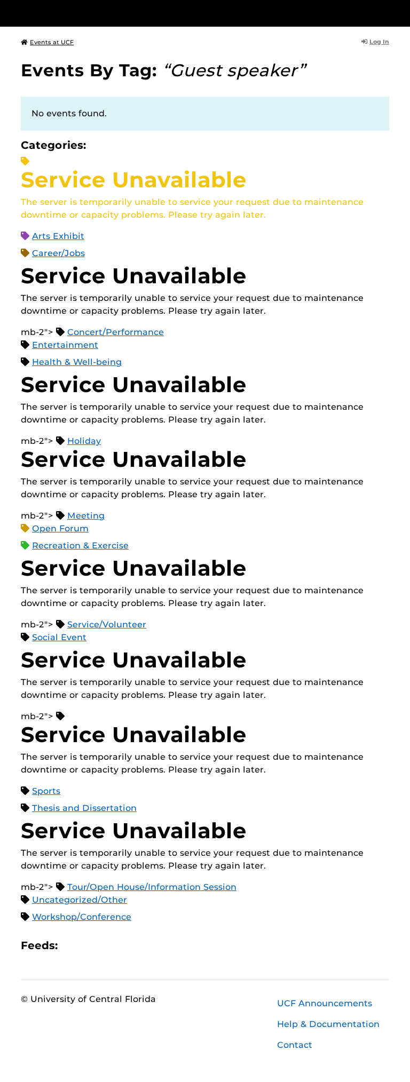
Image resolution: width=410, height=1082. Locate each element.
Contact (294, 1045)
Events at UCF (52, 42)
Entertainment (65, 345)
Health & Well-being (77, 362)
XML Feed (126, 945)
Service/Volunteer (106, 624)
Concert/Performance (115, 332)
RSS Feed (108, 945)
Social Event (59, 637)
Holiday (84, 441)
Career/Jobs (58, 253)
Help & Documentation (328, 1024)
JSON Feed (144, 945)
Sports (46, 791)
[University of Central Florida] (92, 13)
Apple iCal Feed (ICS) (71, 945)
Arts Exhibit (58, 236)
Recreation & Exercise (80, 545)
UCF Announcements (324, 1003)
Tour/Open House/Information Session (151, 887)
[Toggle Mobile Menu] (387, 13)
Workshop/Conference (81, 917)
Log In (379, 41)
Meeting (86, 516)
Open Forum (60, 528)
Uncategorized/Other (79, 900)
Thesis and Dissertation (84, 808)
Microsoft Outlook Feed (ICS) (90, 945)
